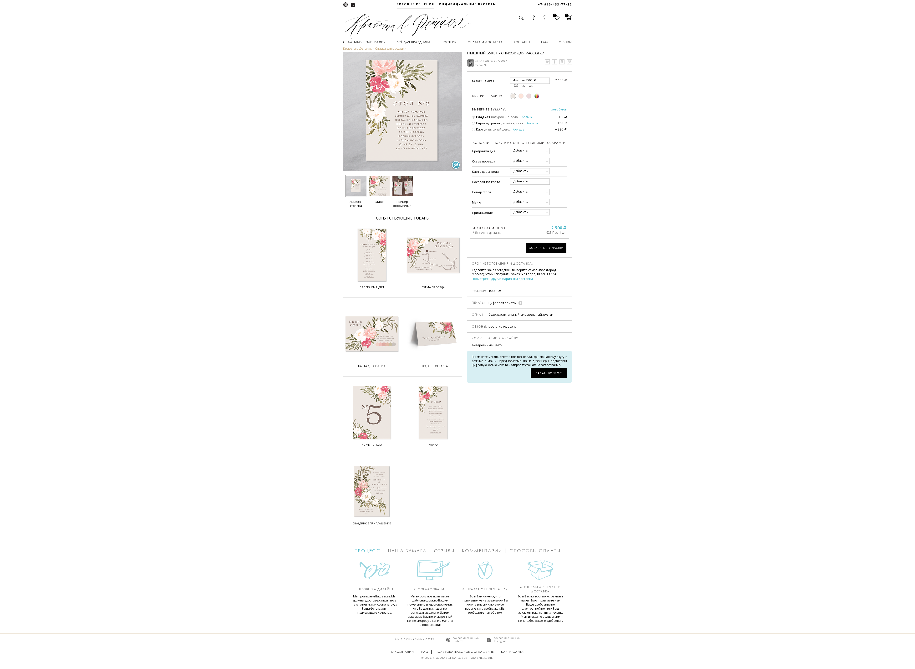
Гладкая (482, 117)
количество (483, 81)
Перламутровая (487, 123)
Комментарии (482, 551)
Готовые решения (415, 4)
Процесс (368, 551)
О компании (402, 651)
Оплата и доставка (485, 42)
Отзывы (565, 42)
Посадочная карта (486, 182)
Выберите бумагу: (489, 109)
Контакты (522, 42)
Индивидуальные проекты (467, 4)
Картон (481, 129)
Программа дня (483, 151)
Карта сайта (512, 651)
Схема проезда (483, 161)
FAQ (544, 42)
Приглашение (482, 212)
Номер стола (481, 192)
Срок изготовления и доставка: (502, 263)
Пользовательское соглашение (465, 651)
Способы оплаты (534, 551)
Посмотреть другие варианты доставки (502, 279)
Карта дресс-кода (485, 171)
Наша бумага (407, 551)
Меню (476, 202)
